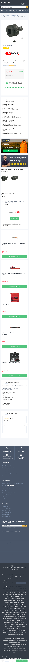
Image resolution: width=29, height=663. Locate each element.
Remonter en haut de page (14, 443)
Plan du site (6, 582)
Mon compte (5, 506)
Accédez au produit (14, 256)
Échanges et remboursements (9, 473)
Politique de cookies (13, 578)
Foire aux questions (7, 488)
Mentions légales (21, 574)
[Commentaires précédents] (3, 424)
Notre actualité (6, 510)
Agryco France (20, 582)
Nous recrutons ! (6, 516)
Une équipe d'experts (7, 512)
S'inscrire (25, 525)
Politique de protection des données (13, 580)
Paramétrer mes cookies (8, 574)
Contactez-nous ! (6, 508)
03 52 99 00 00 (5, 10)
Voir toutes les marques (8, 475)
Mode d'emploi (5, 490)
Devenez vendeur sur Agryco (9, 492)
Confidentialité (9, 576)
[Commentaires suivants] (25, 424)
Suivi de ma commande (8, 467)
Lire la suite (5, 92)
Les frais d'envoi (6, 471)
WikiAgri (4, 498)
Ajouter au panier (14, 218)
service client (19, 10)
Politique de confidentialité (16, 634)
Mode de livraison (6, 465)
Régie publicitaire (6, 494)
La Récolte (4, 496)
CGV (21, 576)
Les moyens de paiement (8, 469)
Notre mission (5, 514)
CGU (16, 576)
